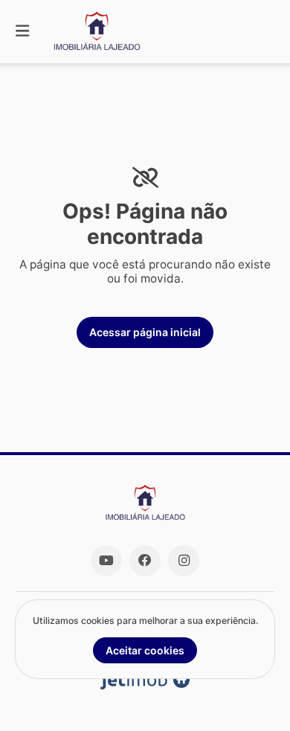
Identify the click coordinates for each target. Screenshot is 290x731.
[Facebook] (145, 560)
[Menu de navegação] (22, 31)
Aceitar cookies (145, 650)
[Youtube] (106, 560)
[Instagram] (183, 560)
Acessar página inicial (145, 332)
